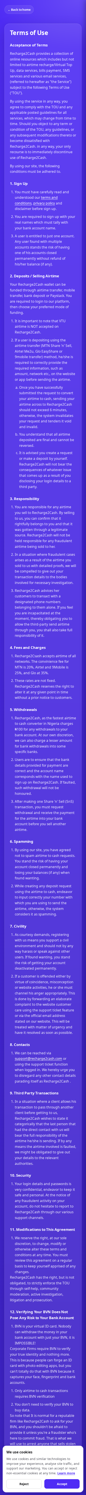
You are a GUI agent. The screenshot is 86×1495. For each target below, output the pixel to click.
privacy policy (44, 203)
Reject (24, 1484)
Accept (62, 1484)
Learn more (66, 1473)
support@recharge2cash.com (38, 1058)
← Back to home (19, 10)
